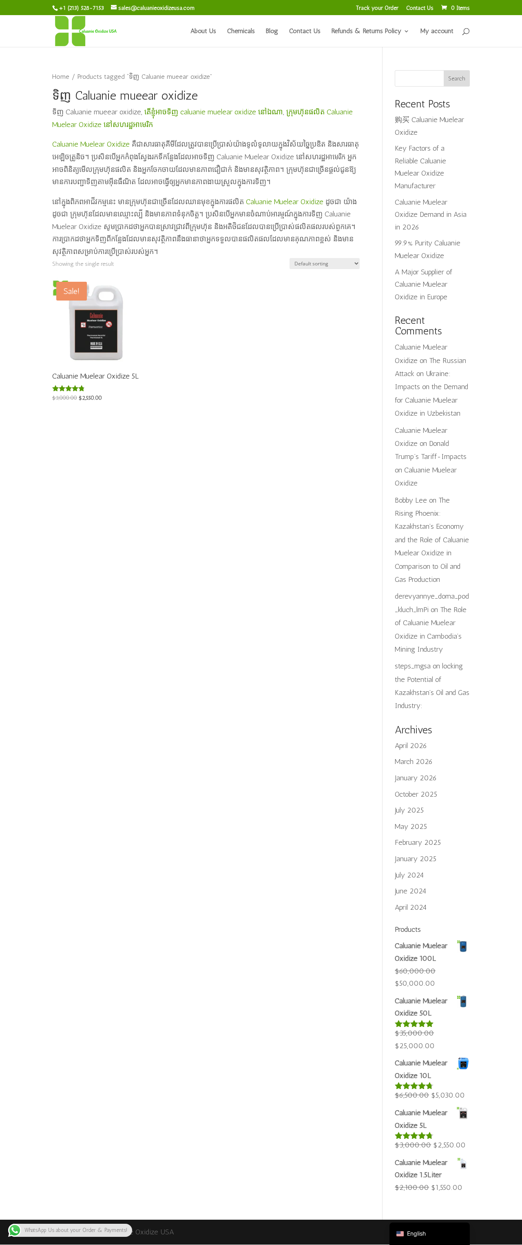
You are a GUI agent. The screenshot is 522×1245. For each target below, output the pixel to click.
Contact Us (420, 8)
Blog (272, 31)
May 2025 (411, 826)
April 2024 (411, 907)
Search (456, 78)
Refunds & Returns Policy (366, 31)
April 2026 (411, 745)
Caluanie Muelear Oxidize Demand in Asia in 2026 (431, 215)
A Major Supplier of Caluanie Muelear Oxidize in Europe (423, 284)
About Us (203, 31)
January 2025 (415, 858)
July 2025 (409, 810)
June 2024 (410, 890)
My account (436, 31)
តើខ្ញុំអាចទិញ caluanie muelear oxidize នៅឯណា (213, 111)
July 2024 (409, 875)
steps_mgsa (413, 665)
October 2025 (416, 794)
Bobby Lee (411, 500)
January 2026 (416, 777)
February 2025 (418, 842)
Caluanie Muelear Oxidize (91, 144)
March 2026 (414, 761)
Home (60, 76)
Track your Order (377, 8)
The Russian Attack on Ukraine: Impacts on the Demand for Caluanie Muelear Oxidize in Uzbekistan (431, 387)
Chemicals (241, 31)
